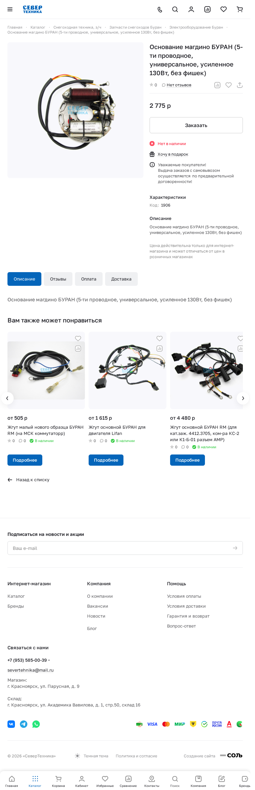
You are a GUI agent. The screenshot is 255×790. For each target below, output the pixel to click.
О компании (100, 596)
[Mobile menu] (10, 9)
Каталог (16, 596)
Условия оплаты (184, 596)
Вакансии (97, 606)
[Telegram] (23, 724)
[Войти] (191, 9)
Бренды (15, 606)
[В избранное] (228, 85)
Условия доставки (186, 606)
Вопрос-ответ (181, 625)
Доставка (121, 278)
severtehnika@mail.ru (30, 670)
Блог (92, 628)
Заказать (196, 125)
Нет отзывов (179, 84)
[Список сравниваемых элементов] (207, 9)
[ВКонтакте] (11, 724)
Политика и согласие (136, 755)
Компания (99, 583)
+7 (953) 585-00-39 (27, 660)
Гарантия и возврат (188, 616)
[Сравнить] (217, 85)
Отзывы (58, 278)
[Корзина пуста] (240, 9)
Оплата (88, 278)
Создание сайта (200, 755)
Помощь (176, 583)
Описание (24, 278)
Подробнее (25, 458)
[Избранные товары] (223, 9)
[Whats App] (36, 724)
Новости (96, 616)
